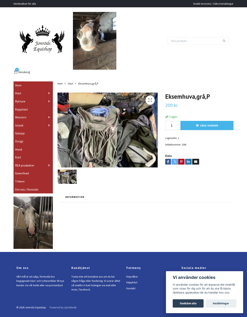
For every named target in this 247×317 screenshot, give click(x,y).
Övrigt (19, 143)
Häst (18, 95)
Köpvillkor (132, 278)
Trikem (20, 183)
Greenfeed (22, 175)
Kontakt (130, 290)
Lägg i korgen (209, 127)
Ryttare (20, 103)
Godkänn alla (188, 303)
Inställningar (221, 303)
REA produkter (24, 167)
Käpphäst (21, 111)
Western (20, 119)
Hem (18, 87)
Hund (18, 151)
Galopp (20, 135)
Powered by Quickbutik (63, 309)
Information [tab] (74, 199)
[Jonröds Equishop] (47, 41)
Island (19, 127)
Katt (18, 159)
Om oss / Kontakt (26, 191)
